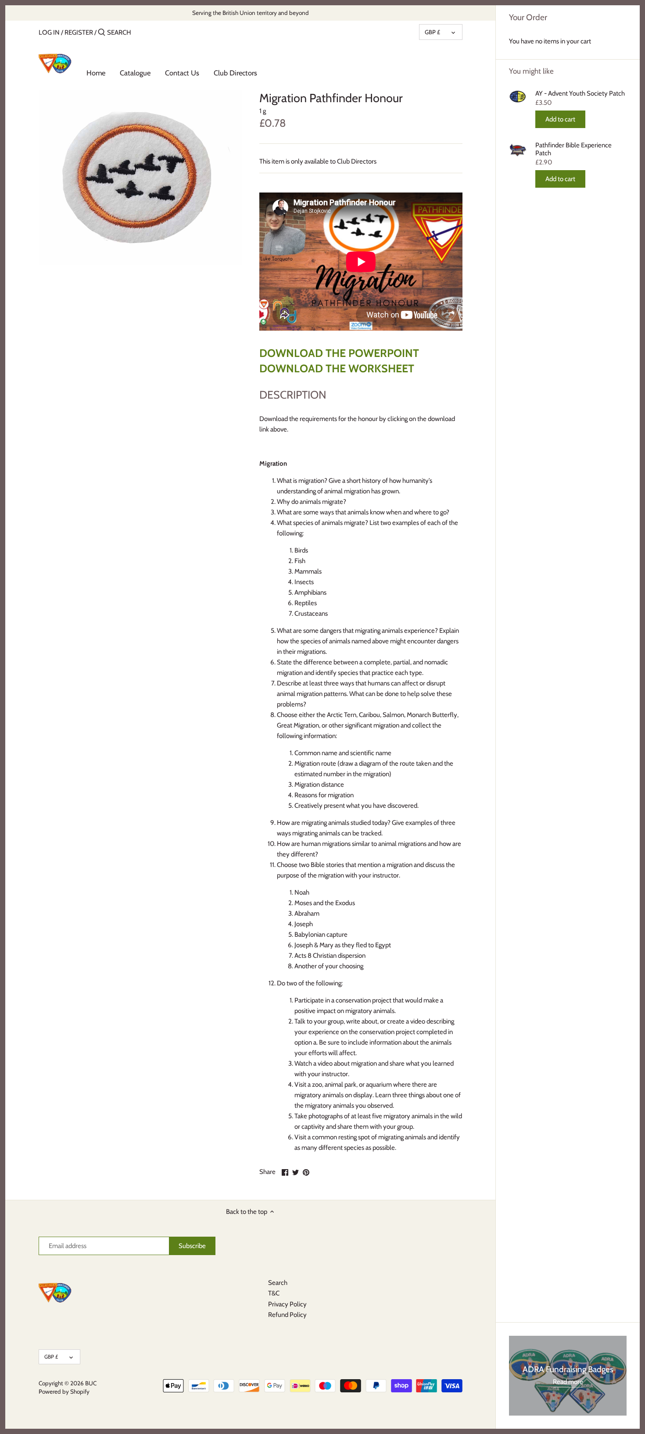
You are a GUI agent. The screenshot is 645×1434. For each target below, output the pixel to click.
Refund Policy (287, 1315)
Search (277, 1283)
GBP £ (432, 32)
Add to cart (560, 119)
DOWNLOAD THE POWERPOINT (339, 353)
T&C (274, 1293)
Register (78, 32)
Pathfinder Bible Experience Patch (573, 149)
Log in (49, 32)
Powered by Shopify (64, 1391)
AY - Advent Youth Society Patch (580, 93)
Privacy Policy (287, 1304)
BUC (91, 1383)
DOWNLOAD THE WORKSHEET (336, 368)
